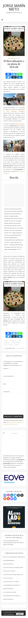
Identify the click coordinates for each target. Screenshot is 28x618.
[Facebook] (8, 74)
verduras (17, 344)
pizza (5, 344)
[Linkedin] (19, 77)
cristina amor (7, 342)
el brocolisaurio (16, 342)
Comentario (6, 391)
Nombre (6, 368)
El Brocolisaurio (19, 124)
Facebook (20, 171)
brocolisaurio (13, 340)
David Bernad (7, 574)
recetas (10, 344)
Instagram (6, 173)
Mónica (5, 557)
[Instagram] (8, 495)
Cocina (19, 340)
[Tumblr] (14, 77)
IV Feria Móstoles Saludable (13, 111)
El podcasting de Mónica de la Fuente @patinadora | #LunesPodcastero (14, 560)
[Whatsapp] (19, 74)
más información (10, 614)
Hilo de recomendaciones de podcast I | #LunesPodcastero (12, 585)
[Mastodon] (11, 498)
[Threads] (18, 495)
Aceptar (20, 614)
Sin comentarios (20, 348)
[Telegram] (8, 77)
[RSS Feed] (4, 498)
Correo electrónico (8, 376)
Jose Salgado (6, 592)
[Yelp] (8, 498)
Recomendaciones (14, 58)
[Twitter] (14, 74)
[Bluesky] (15, 498)
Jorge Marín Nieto (14, 7)
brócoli (6, 340)
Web (4, 384)
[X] (21, 495)
